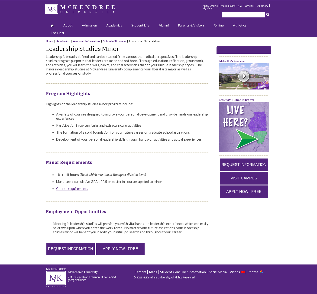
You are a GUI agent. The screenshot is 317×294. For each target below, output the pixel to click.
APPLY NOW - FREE (120, 249)
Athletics (239, 25)
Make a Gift (228, 5)
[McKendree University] (86, 10)
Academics (114, 25)
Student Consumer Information (183, 272)
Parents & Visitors (191, 25)
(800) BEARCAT (77, 280)
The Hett (57, 33)
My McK (207, 8)
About (68, 25)
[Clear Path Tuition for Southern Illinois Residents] (244, 151)
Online (219, 25)
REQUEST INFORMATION (70, 249)
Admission (89, 25)
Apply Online (210, 5)
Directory (262, 5)
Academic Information (86, 41)
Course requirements (72, 189)
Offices (249, 5)
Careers (140, 272)
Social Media (218, 272)
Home (49, 41)
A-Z (240, 5)
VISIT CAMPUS (244, 178)
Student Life (140, 25)
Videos (235, 272)
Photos (253, 272)
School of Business (114, 41)
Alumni (164, 25)
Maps (153, 272)
